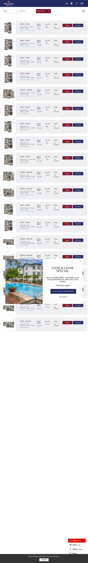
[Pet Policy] (72, 3)
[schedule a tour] (76, 3)
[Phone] (67, 3)
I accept (44, 560)
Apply (67, 25)
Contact (78, 25)
